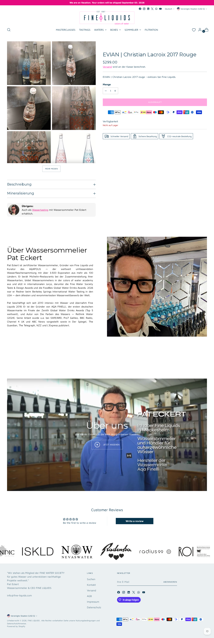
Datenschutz (94, 607)
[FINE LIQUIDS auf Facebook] (140, 8)
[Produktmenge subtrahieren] (106, 91)
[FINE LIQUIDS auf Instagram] (144, 8)
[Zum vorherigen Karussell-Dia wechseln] (197, 361)
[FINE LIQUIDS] (107, 17)
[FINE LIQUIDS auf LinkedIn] (148, 8)
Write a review (135, 521)
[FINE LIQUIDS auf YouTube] (160, 8)
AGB (89, 596)
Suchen (91, 579)
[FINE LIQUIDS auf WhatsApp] (156, 8)
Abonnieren (170, 582)
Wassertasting (40, 209)
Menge (107, 84)
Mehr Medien (51, 169)
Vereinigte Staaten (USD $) (193, 9)
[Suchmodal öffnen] (9, 30)
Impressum (93, 601)
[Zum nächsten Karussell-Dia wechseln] (204, 361)
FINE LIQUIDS (34, 620)
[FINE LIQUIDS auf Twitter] (152, 8)
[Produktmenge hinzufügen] (115, 91)
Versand (107, 66)
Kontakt (91, 584)
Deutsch (168, 9)
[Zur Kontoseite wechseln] (199, 30)
